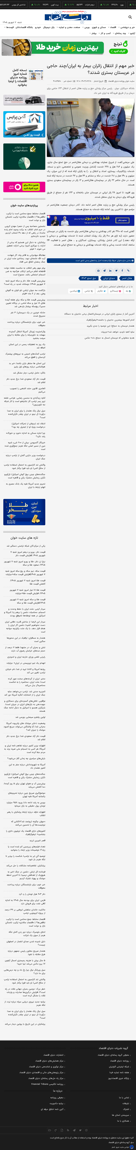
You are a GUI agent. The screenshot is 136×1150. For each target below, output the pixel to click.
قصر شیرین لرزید (37, 840)
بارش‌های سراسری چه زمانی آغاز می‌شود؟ (26, 758)
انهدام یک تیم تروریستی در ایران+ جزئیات (25, 663)
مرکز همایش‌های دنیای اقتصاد (49, 1061)
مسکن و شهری (99, 27)
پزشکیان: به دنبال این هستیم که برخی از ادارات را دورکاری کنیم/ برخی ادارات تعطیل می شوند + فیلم (26, 246)
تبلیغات (125, 1103)
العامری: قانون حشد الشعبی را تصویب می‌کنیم (27, 390)
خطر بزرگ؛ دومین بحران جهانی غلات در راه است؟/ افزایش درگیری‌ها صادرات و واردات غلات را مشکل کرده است (25, 992)
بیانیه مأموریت (56, 1103)
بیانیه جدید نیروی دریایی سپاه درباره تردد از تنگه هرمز (24, 1003)
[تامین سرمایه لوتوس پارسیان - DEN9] (24, 156)
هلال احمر (127, 278)
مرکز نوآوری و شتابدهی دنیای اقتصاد (46, 1066)
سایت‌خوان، (121, 260)
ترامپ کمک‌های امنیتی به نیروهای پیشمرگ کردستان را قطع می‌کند (25, 355)
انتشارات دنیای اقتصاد (53, 1055)
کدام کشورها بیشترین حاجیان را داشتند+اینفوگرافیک (110, 320)
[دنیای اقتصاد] (68, 17)
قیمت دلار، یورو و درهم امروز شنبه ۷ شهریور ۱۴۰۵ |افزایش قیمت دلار (27, 554)
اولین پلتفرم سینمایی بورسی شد (30, 717)
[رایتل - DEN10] (24, 187)
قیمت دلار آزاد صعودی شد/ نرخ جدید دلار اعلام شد (25, 380)
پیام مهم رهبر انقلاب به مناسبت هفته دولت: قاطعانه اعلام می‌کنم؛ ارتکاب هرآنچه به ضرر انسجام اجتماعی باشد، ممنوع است (24, 271)
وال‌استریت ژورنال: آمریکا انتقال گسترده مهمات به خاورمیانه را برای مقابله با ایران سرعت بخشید (26, 335)
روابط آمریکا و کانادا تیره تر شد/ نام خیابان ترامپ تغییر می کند (25, 671)
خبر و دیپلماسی (127, 27)
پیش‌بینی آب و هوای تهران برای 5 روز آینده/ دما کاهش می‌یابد (24, 785)
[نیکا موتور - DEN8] (24, 100)
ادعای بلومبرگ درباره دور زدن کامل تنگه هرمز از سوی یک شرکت (27, 933)
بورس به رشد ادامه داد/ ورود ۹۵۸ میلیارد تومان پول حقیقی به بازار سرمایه (25, 804)
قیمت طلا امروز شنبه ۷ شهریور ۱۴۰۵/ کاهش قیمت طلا (27, 582)
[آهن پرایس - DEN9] (24, 124)
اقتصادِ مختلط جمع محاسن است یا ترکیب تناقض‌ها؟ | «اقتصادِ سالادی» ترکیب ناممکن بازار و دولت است (25, 217)
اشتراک (126, 1109)
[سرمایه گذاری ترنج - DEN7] (68, 47)
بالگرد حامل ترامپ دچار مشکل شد (29, 373)
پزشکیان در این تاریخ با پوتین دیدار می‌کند (25, 1024)
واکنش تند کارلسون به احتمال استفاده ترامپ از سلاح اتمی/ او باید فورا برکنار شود (24, 466)
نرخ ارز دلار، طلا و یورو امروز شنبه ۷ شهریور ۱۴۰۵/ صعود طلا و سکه (24, 563)
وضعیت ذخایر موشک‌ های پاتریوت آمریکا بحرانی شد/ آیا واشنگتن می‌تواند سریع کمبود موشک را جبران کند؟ (24, 727)
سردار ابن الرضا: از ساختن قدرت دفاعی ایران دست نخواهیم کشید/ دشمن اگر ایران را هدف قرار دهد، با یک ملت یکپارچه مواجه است (25, 627)
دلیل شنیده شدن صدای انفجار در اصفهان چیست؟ (25, 943)
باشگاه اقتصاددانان (24, 27)
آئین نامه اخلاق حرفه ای (52, 1109)
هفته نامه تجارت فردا (119, 1072)
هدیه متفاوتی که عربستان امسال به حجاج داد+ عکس (109, 338)
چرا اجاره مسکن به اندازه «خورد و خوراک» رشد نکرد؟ (25, 435)
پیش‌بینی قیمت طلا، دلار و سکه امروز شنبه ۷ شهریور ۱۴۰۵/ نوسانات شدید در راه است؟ (24, 282)
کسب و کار (105, 33)
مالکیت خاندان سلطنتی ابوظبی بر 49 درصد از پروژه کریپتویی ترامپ (25, 911)
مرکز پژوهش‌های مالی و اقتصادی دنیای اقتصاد (41, 1072)
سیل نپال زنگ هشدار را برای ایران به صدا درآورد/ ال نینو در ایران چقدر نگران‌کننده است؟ (26, 414)
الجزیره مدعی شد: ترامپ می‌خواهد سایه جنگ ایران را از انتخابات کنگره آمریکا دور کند (24, 693)
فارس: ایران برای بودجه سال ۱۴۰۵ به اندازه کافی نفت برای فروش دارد (25, 902)
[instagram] (86, 1130)
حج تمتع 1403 (88, 278)
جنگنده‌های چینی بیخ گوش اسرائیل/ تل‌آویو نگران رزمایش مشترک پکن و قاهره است (24, 476)
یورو (108, 4)
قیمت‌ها (9, 27)
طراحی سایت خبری (122, 1147)
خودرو (38, 27)
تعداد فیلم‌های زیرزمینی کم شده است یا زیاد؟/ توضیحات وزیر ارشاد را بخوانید (26, 848)
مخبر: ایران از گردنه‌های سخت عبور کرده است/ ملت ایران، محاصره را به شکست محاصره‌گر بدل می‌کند (26, 682)
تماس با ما (124, 1097)
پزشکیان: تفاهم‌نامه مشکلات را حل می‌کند (25, 865)
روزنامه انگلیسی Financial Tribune (47, 1084)
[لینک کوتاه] (128, 270)
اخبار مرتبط (90, 306)
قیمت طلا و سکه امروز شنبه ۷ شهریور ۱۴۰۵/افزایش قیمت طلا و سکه (27, 601)
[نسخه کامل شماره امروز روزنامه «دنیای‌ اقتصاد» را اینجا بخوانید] (36, 74)
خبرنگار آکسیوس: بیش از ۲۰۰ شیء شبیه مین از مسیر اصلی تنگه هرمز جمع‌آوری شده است (25, 446)
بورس (87, 27)
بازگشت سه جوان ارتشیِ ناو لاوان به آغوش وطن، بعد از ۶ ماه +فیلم (25, 292)
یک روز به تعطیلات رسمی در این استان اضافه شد (27, 346)
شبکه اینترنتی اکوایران (119, 1066)
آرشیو (132, 33)
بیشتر (94, 33)
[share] (62, 1130)
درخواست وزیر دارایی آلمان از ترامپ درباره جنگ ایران (25, 457)
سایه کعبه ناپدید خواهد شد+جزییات (117, 332)
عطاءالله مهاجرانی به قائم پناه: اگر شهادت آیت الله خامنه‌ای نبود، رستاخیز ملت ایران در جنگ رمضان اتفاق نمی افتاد (24, 259)
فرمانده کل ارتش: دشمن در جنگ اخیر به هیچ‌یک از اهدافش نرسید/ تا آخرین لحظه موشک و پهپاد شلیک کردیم (25, 875)
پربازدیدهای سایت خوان (24, 206)
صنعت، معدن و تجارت (69, 27)
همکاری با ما (123, 1121)
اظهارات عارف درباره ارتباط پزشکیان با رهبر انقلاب (26, 813)
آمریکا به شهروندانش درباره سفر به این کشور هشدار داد (27, 766)
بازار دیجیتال (49, 27)
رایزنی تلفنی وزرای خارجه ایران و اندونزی (26, 657)
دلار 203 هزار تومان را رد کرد (32, 894)
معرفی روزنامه (56, 1097)
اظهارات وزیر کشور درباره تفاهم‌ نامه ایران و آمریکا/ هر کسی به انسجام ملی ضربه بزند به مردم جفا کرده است (24, 749)
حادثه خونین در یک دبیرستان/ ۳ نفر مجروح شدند (28, 314)
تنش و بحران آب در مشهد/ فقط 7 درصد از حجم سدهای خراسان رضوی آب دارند (25, 649)
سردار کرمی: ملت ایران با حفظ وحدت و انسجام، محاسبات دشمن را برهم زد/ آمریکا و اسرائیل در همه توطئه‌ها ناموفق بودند (24, 612)
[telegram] (104, 270)
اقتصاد (112, 27)
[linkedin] (110, 270)
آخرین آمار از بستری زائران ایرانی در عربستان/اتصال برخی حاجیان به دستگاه (99, 314)
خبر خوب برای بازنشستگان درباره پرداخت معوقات (26, 324)
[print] (98, 270)
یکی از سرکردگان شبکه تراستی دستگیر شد (26, 546)
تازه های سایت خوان (24, 538)
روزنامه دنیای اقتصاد (119, 1061)
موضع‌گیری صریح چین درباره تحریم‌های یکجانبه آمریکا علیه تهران (26, 795)
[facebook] (122, 270)
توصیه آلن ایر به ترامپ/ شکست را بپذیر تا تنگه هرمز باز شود (25, 858)
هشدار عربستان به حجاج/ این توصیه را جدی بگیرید (110, 326)
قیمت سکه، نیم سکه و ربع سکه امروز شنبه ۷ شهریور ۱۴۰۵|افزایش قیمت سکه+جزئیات (25, 573)
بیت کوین (42, 4)
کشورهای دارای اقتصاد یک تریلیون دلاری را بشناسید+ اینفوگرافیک (25, 832)
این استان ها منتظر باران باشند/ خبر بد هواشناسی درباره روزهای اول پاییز (27, 365)
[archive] (49, 1130)
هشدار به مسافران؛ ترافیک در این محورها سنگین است (26, 639)
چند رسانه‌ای (120, 33)
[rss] (68, 1130)
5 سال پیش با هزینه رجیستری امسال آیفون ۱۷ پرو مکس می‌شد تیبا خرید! (25, 962)
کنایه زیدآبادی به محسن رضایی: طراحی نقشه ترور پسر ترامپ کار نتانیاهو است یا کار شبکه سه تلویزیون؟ (24, 401)
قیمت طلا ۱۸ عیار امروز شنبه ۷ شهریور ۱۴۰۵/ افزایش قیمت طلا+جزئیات (27, 591)
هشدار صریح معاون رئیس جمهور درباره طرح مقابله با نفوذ (26, 952)
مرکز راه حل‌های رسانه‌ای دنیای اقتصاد (45, 1078)
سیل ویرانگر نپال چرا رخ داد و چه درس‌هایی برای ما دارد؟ (24, 971)
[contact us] (55, 1130)
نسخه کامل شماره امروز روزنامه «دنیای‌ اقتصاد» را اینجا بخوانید (17, 78)
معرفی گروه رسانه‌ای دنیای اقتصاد (113, 1055)
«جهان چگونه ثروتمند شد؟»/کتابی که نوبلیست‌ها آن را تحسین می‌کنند (28, 823)
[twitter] (116, 270)
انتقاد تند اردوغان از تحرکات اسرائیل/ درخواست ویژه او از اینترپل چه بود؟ (28, 425)
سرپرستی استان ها (120, 1115)
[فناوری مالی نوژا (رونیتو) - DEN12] (24, 512)
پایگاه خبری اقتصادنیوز (118, 1078)
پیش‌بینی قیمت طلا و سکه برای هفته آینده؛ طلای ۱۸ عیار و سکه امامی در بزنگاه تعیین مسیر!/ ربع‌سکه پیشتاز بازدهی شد (25, 303)
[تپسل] (48, 216)
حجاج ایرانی (109, 278)
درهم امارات (76, 4)
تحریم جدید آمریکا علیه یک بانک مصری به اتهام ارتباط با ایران (25, 485)
